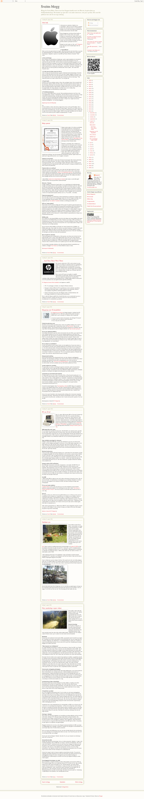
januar (91, 154)
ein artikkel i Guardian (54, 200)
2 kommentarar (60, 301)
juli (91, 142)
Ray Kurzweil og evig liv (75, 328)
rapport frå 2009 (74, 546)
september (92, 118)
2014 (90, 105)
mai (91, 146)
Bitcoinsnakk (90, 196)
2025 (90, 82)
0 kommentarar (60, 115)
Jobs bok (45, 22)
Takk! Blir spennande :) (92, 46)
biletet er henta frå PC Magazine (49, 511)
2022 (90, 88)
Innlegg (91, 23)
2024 (90, 84)
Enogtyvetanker (91, 201)
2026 (90, 80)
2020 (90, 92)
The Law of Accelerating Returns (61, 361)
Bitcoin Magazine (91, 194)
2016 (90, 100)
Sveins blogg (50, 6)
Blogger (100, 796)
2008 (90, 161)
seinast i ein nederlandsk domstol (65, 172)
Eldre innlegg (78, 782)
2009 (90, 159)
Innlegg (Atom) (65, 786)
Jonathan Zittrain (45, 486)
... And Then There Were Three (52, 261)
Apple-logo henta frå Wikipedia (49, 102)
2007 (90, 163)
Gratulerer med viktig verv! (93, 50)
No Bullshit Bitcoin (91, 203)
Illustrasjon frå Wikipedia (47, 248)
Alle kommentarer (93, 25)
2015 (90, 102)
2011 (90, 111)
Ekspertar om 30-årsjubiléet (51, 310)
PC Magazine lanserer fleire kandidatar (50, 282)
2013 (90, 107)
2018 (90, 96)
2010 (90, 157)
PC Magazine (79, 44)
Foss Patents (54, 245)
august (92, 121)
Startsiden (62, 782)
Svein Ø (49, 115)
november (92, 114)
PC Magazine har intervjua (57, 312)
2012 (90, 109)
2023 (90, 86)
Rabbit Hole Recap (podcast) (94, 206)
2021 (90, 90)
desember (92, 112)
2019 (90, 94)
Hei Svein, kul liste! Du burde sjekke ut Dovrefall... (94, 37)
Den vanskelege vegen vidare (52, 608)
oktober (92, 116)
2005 (90, 167)
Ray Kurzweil (70, 326)
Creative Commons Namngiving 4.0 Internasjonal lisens (94, 221)
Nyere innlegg (46, 782)
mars (91, 150)
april (91, 148)
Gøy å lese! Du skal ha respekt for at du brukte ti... (94, 42)
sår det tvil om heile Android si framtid (56, 179)
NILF (43, 546)
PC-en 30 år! (46, 412)
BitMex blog (90, 199)
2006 (90, 165)
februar (92, 152)
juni (91, 144)
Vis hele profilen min (92, 187)
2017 (90, 98)
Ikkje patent (46, 123)
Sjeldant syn (46, 522)
